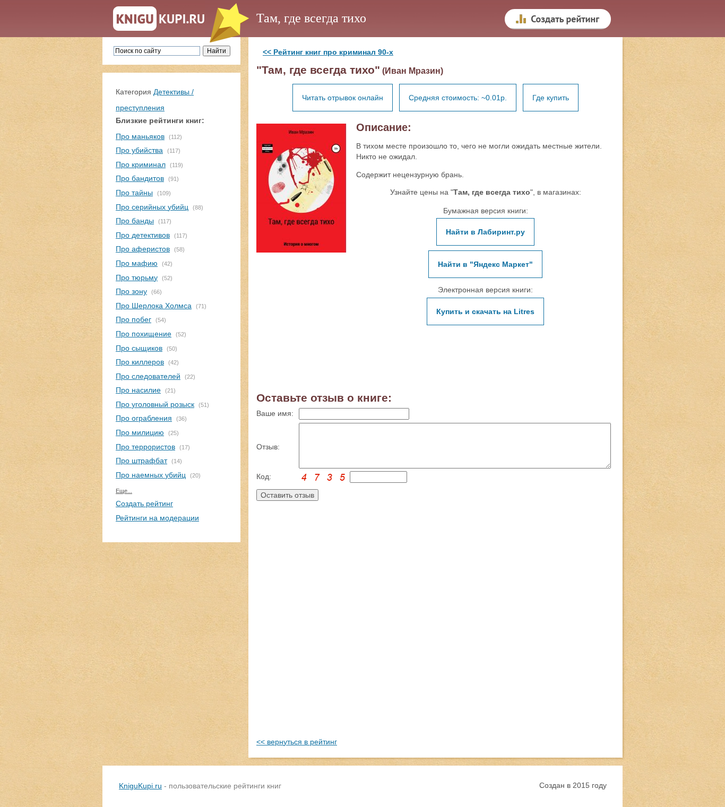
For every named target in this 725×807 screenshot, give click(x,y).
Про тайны (134, 192)
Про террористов (145, 446)
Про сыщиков (139, 348)
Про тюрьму (137, 277)
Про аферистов (143, 249)
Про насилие (138, 390)
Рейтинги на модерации (157, 518)
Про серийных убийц (152, 207)
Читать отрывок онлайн (342, 97)
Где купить (550, 97)
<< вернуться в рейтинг (296, 741)
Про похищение (143, 333)
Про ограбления (144, 418)
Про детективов (143, 235)
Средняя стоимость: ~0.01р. (458, 97)
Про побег (133, 319)
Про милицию (140, 432)
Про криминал (141, 164)
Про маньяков (140, 136)
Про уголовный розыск (155, 404)
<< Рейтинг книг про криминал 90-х (328, 52)
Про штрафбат (141, 460)
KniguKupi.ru (140, 786)
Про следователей (148, 376)
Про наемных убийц (151, 475)
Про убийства (139, 150)
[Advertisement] (435, 629)
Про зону (131, 291)
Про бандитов (140, 178)
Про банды (135, 220)
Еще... (124, 491)
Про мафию (137, 263)
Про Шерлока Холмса (154, 305)
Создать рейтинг (144, 503)
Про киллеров (140, 362)
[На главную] (159, 19)
